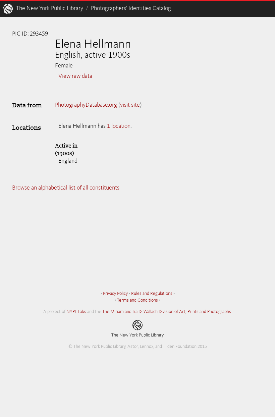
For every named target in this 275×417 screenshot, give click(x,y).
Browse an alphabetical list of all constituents (65, 188)
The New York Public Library (49, 8)
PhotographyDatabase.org (86, 105)
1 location (118, 126)
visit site (130, 105)
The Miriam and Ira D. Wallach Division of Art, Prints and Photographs (166, 311)
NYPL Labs (76, 311)
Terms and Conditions (137, 300)
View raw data (75, 76)
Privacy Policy (115, 293)
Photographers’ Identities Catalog (131, 8)
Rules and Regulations (151, 293)
